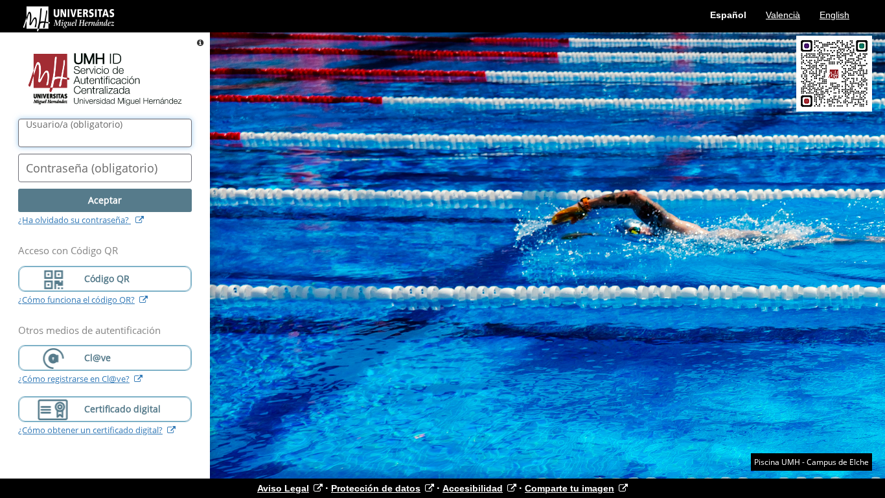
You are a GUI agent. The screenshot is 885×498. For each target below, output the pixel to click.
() (74, 124)
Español (728, 15)
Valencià (783, 15)
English (834, 15)
